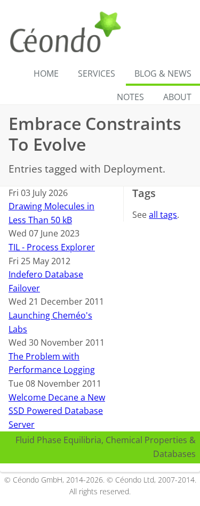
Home (46, 73)
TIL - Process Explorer (52, 247)
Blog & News (162, 73)
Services (96, 73)
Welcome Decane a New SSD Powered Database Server (57, 410)
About (177, 97)
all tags (163, 215)
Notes (130, 97)
